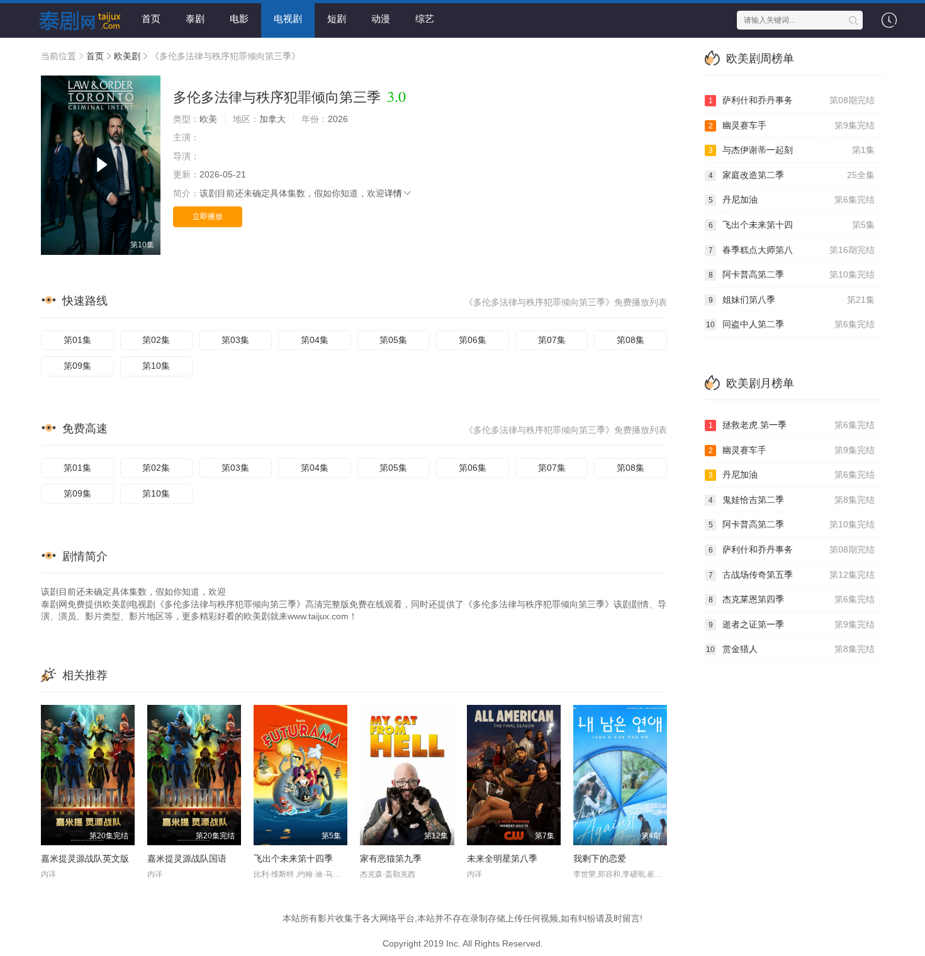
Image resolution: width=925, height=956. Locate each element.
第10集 (156, 366)
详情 (393, 193)
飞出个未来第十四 (792, 225)
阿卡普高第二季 (792, 274)
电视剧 (288, 18)
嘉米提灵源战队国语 (187, 858)
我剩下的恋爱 (599, 858)
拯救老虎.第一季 (792, 425)
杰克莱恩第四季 (792, 599)
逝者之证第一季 (792, 624)
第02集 (156, 340)
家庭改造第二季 (792, 175)
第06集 (472, 340)
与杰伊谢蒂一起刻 (792, 150)
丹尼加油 (792, 199)
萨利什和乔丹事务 (792, 100)
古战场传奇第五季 (792, 575)
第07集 (552, 340)
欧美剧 (127, 56)
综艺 (424, 18)
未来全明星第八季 (502, 858)
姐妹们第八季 (792, 300)
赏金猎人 (790, 649)
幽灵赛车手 (792, 125)
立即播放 (208, 216)
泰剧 (195, 18)
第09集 (77, 366)
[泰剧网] (75, 19)
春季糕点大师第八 (792, 250)
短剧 (336, 18)
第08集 (630, 340)
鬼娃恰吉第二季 (792, 500)
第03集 (235, 340)
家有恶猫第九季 (391, 858)
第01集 (77, 340)
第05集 (393, 340)
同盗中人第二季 (790, 324)
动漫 (380, 18)
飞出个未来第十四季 (293, 858)
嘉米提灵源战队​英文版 (85, 858)
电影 (239, 18)
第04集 (314, 340)
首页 (151, 18)
